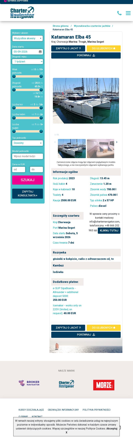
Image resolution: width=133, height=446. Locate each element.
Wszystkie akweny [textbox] (24, 38)
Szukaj (27, 180)
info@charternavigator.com (104, 221)
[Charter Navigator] (22, 12)
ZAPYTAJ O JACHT (67, 327)
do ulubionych (102, 48)
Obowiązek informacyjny (63, 410)
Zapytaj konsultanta (27, 193)
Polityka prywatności (96, 410)
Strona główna (60, 26)
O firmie (23, 416)
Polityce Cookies (95, 428)
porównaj (84, 55)
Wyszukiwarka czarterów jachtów (92, 26)
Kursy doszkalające (31, 410)
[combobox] (27, 38)
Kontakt (37, 416)
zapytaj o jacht (67, 48)
